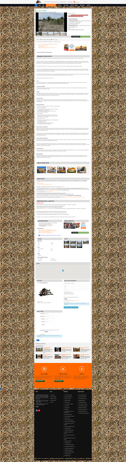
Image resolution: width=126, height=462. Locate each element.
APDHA (63, 186)
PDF (38, 39)
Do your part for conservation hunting (46, 232)
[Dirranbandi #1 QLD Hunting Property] (39, 349)
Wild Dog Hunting (67, 455)
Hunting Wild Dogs (68, 428)
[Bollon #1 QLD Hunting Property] (76, 349)
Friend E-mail (42, 316)
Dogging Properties (82, 400)
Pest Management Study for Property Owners (68, 412)
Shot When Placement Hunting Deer (69, 436)
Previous (37, 22)
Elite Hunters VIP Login (68, 414)
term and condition (76, 300)
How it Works (67, 405)
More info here (40, 380)
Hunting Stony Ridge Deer (69, 450)
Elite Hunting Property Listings (69, 416)
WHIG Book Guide (67, 400)
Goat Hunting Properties (82, 398)
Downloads (66, 409)
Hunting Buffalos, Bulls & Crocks (70, 446)
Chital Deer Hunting (68, 453)
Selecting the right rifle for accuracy (68, 433)
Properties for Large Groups (83, 409)
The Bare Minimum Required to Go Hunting (69, 439)
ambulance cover (50, 191)
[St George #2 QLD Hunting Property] (57, 349)
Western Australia (53, 398)
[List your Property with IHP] (81, 47)
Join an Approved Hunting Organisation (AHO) (47, 47)
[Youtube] (39, 410)
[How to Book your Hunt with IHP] (69, 225)
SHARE (49, 39)
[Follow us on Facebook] (35, 459)
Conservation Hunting (68, 394)
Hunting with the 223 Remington (70, 421)
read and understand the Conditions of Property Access (75, 197)
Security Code (42, 330)
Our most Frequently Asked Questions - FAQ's (47, 229)
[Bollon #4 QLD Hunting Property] (76, 356)
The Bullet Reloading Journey (69, 448)
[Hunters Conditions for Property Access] (81, 225)
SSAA (38, 182)
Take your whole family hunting (44, 231)
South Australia (53, 400)
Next (65, 22)
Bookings (59, 5)
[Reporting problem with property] (44, 10)
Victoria (52, 402)
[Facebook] (37, 410)
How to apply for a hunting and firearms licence (47, 230)
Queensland (73, 13)
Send (38, 340)
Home (39, 5)
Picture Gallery (67, 402)
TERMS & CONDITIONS (57, 459)
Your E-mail (42, 321)
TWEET (53, 39)
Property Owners (74, 5)
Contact (88, 5)
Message (43, 324)
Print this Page (43, 39)
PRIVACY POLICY (52, 459)
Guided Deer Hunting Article (69, 430)
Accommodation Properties (83, 405)
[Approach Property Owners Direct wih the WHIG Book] (69, 47)
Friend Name (42, 313)
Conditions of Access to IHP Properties (69, 424)
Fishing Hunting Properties (83, 411)
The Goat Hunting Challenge (69, 444)
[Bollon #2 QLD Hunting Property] (39, 356)
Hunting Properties (51, 5)
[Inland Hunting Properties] (38, 2)
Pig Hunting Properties (82, 396)
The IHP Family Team (43, 282)
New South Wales (53, 396)
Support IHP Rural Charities (69, 419)
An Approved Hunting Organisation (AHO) (45, 184)
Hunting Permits (67, 407)
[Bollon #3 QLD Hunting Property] (57, 356)
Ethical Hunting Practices (69, 396)
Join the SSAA (42, 46)
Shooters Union (40, 183)
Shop (43, 5)
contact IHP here (49, 225)
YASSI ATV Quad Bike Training (69, 426)
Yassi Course (46, 208)
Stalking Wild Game (68, 442)
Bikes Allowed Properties (83, 407)
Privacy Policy (66, 301)
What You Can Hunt (68, 398)
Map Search (66, 5)
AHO (46, 190)
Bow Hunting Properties (82, 402)
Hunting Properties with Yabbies (84, 413)
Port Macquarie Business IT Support (79, 459)
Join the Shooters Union (44, 45)
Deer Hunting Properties (82, 394)
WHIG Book (82, 5)
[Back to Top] (1, 388)
